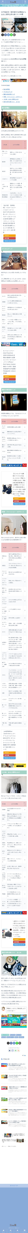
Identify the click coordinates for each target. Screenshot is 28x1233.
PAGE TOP (14, 1185)
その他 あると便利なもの (11, 99)
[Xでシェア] (2, 34)
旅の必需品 (7, 89)
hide (8, 85)
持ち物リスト (11, 1037)
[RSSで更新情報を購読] (18, 1050)
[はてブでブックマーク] (8, 34)
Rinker (19, 495)
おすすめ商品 (6, 1034)
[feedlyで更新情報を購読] (15, 1050)
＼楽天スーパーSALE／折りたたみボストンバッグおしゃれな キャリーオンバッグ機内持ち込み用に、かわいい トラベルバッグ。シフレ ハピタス (19, 928)
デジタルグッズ (8, 91)
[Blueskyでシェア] (17, 719)
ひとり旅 (19, 1034)
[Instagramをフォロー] (12, 1050)
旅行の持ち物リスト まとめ (12, 101)
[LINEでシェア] (11, 34)
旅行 (17, 1037)
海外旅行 (22, 1037)
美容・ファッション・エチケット (13, 96)
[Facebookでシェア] (5, 34)
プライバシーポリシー (14, 1228)
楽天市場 (7, 238)
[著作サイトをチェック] (9, 1050)
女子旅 (4, 1037)
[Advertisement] (14, 1166)
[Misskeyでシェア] (23, 719)
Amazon (7, 235)
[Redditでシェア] (17, 724)
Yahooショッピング (9, 241)
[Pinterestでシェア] (11, 728)
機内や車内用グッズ (9, 94)
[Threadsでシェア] (11, 724)
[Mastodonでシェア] (11, 719)
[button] (14, 34)
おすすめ (13, 1034)
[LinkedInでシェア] (17, 728)
